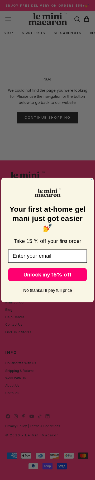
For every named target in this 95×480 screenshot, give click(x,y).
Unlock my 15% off (47, 274)
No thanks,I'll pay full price (47, 290)
